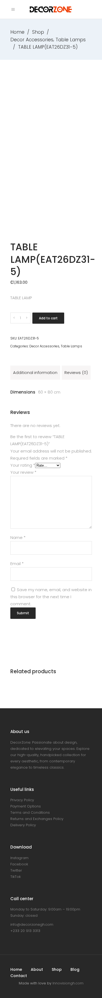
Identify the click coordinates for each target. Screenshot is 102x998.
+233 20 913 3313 (25, 930)
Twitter (16, 870)
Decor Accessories (31, 39)
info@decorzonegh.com (31, 924)
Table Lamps (70, 39)
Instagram (19, 857)
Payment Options (25, 806)
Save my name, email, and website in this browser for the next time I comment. (51, 597)
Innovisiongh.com (68, 983)
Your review (23, 472)
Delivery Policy (23, 825)
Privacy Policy (22, 800)
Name (18, 537)
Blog (74, 969)
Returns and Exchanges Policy (36, 818)
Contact (18, 975)
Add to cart (48, 318)
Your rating (22, 465)
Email (17, 563)
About (37, 969)
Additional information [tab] (35, 372)
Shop (38, 32)
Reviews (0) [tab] (76, 372)
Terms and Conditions (30, 812)
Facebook (19, 864)
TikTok (15, 876)
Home (17, 32)
